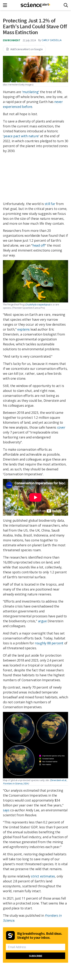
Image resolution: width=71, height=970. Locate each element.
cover (61, 427)
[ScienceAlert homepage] (35, 5)
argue (42, 621)
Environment (11, 40)
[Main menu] (6, 5)
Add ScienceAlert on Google (26, 49)
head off (38, 245)
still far (50, 204)
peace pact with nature (21, 136)
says (6, 810)
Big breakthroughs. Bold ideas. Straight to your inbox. (39, 935)
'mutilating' (30, 92)
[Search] (66, 5)
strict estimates (43, 876)
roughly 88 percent (49, 643)
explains (23, 329)
